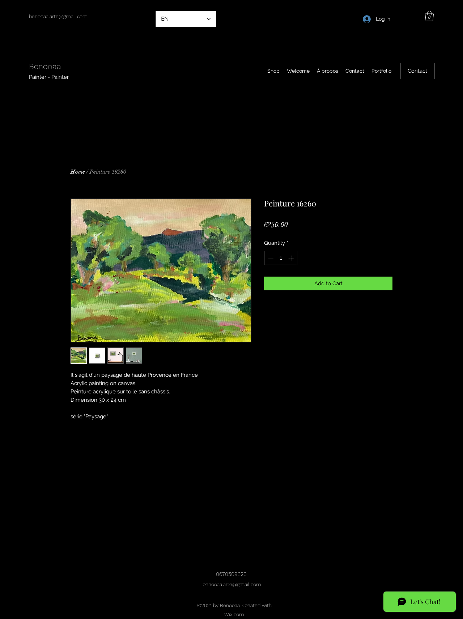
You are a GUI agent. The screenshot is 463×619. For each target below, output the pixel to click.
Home (78, 171)
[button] (429, 16)
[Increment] (292, 258)
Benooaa (45, 66)
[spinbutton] (281, 258)
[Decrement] (270, 258)
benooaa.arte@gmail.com (58, 16)
